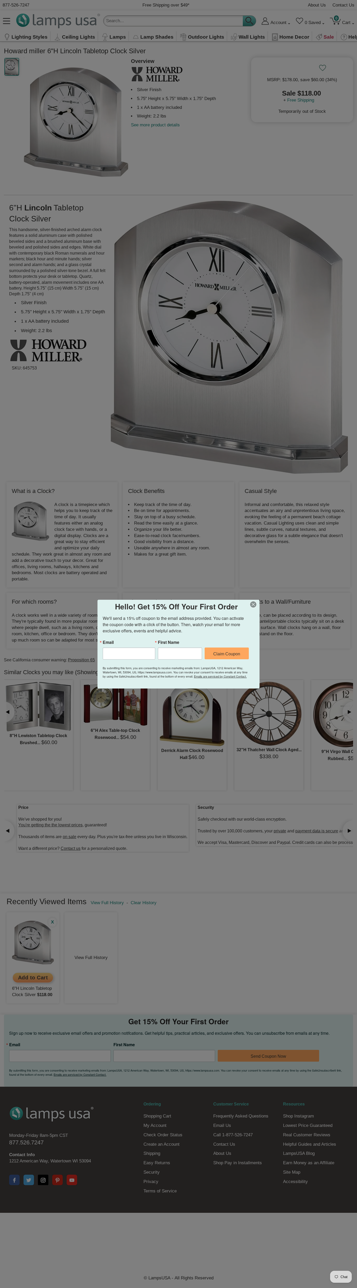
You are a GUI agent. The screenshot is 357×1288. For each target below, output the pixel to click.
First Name (168, 642)
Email (108, 642)
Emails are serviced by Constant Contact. (220, 676)
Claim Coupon (226, 654)
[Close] (255, 604)
